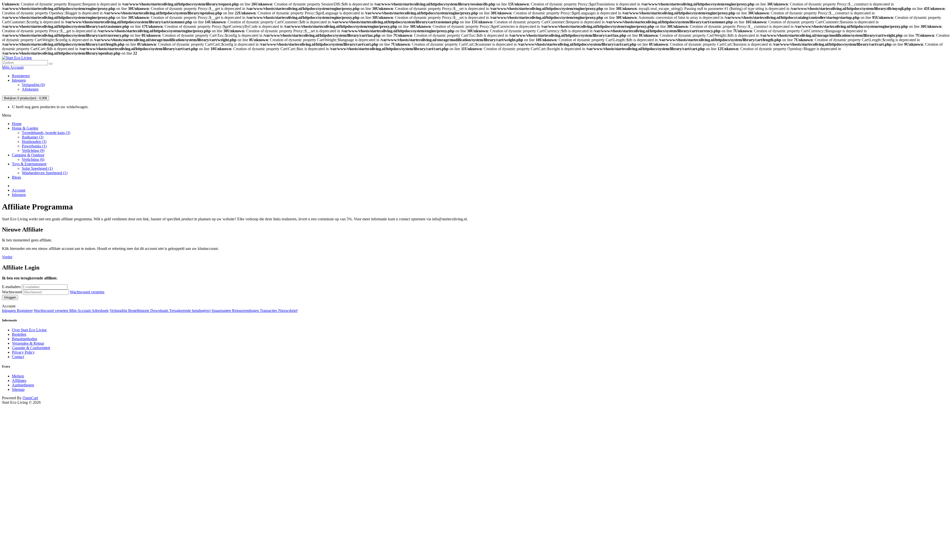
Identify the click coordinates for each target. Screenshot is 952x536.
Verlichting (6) (33, 159)
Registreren (21, 76)
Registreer (25, 310)
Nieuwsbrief (288, 310)
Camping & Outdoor (28, 155)
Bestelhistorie (139, 310)
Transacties (269, 310)
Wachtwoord (12, 292)
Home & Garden (25, 128)
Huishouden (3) (34, 141)
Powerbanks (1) (34, 146)
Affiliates (19, 380)
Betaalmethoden (24, 339)
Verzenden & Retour (28, 343)
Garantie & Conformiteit (31, 348)
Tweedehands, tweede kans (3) (46, 133)
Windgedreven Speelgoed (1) (44, 173)
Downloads (159, 310)
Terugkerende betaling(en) (190, 310)
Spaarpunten (221, 310)
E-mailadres (11, 287)
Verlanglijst (119, 310)
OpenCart (30, 398)
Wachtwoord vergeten (87, 292)
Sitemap (18, 389)
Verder (7, 257)
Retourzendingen (246, 310)
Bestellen (19, 334)
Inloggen (19, 80)
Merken (18, 376)
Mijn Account (80, 310)
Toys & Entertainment (29, 164)
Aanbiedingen (23, 385)
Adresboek (100, 310)
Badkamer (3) (32, 137)
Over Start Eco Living (29, 330)
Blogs (16, 177)
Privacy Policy (23, 352)
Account (18, 190)
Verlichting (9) (33, 150)
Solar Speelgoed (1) (37, 168)
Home (17, 124)
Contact (18, 357)
